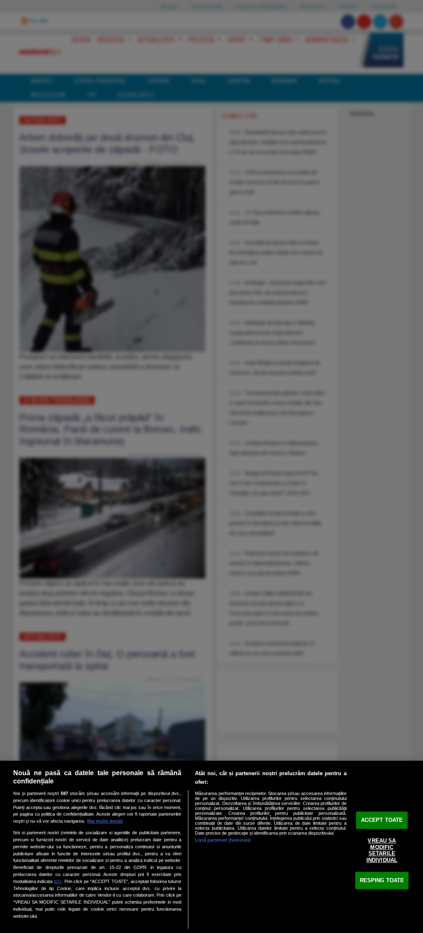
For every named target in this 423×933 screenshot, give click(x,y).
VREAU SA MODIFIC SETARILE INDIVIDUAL (381, 850)
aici (58, 881)
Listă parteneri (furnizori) (223, 840)
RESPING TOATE (382, 880)
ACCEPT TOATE (382, 820)
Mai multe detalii (105, 821)
